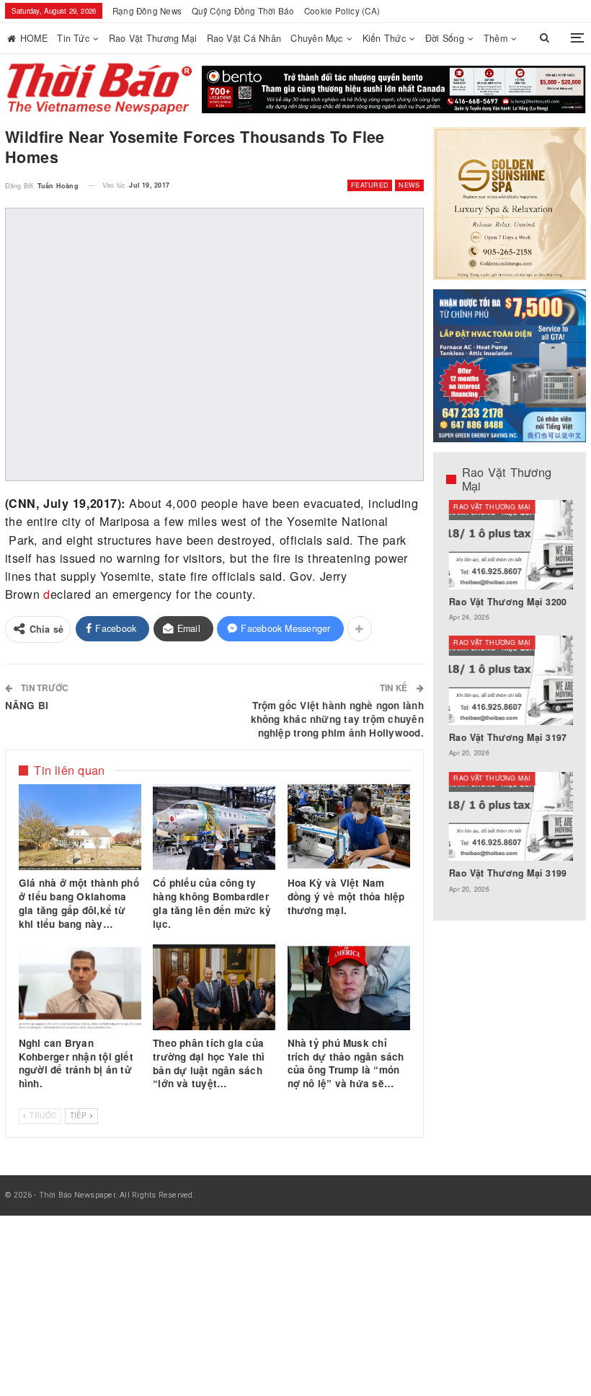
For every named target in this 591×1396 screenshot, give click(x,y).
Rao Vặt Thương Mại (153, 38)
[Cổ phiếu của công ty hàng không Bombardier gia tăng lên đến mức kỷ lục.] (214, 827)
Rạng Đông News (147, 11)
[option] (509, 704)
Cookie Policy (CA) (342, 11)
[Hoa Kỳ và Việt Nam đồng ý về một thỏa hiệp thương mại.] (349, 827)
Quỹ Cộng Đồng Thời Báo (243, 11)
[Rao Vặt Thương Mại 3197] (509, 680)
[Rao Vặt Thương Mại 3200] (509, 544)
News (409, 185)
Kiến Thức (384, 38)
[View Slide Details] (394, 89)
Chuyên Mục (316, 38)
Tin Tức (73, 38)
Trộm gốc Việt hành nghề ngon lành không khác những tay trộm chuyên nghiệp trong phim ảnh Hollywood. (337, 718)
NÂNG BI (27, 705)
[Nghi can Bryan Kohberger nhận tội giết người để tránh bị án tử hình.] (80, 987)
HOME (34, 38)
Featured (369, 185)
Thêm (495, 38)
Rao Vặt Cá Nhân (244, 38)
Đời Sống (444, 38)
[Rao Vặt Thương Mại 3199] (509, 816)
